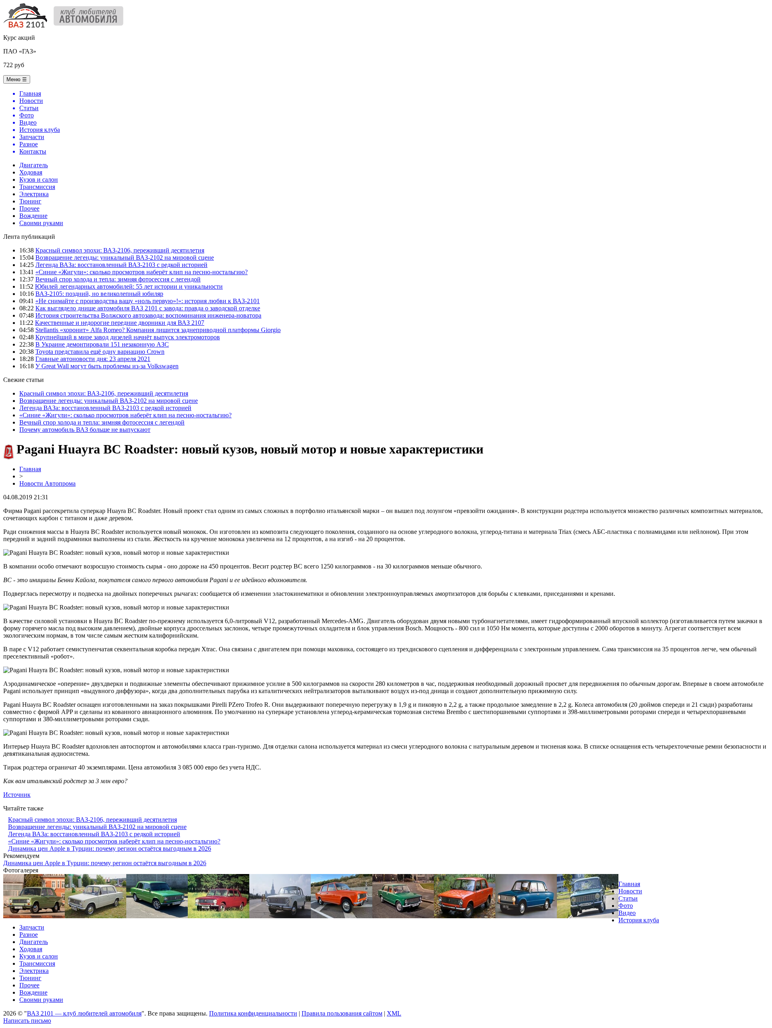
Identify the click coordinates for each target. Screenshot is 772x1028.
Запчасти (31, 927)
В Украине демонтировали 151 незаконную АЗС (102, 344)
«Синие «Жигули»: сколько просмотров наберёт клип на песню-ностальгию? (141, 272)
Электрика (34, 194)
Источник (17, 794)
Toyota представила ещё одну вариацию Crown (99, 351)
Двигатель (33, 165)
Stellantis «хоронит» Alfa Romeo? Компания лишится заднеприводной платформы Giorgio (158, 329)
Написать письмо (27, 1020)
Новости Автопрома (47, 483)
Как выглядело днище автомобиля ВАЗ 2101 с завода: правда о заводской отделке (147, 308)
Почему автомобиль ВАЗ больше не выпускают (84, 429)
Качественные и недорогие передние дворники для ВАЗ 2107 (119, 322)
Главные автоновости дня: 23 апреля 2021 (92, 358)
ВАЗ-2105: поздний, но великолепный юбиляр (99, 293)
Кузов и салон (38, 179)
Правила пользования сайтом (342, 1013)
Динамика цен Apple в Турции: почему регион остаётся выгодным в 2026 (109, 848)
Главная (30, 469)
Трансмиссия (37, 186)
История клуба (638, 920)
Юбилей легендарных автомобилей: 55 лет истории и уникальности (129, 286)
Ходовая (30, 172)
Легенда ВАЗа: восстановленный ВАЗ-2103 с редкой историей (121, 264)
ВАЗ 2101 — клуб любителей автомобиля (84, 1013)
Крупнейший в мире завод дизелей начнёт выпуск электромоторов (127, 337)
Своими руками (41, 223)
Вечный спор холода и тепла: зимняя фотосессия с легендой (118, 279)
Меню (16, 79)
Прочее (29, 208)
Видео (627, 912)
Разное (28, 934)
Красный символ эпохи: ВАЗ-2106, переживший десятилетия (119, 250)
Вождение (33, 215)
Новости (630, 891)
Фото (625, 905)
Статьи (628, 898)
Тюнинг (30, 201)
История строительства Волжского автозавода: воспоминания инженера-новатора (148, 315)
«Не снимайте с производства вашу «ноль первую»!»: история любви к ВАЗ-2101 (147, 301)
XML (394, 1013)
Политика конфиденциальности (253, 1013)
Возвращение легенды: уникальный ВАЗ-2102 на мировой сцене (124, 257)
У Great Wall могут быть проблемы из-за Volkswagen (107, 366)
